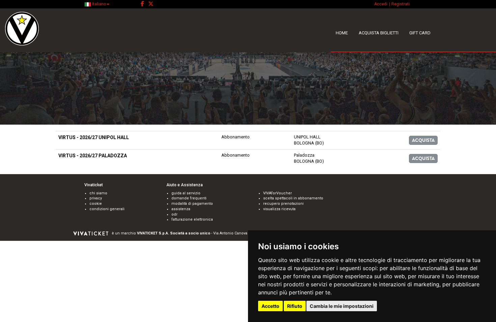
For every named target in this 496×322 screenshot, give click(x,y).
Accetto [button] (270, 306)
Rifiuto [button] (294, 306)
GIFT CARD (420, 32)
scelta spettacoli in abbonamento (293, 198)
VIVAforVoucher (277, 193)
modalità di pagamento (192, 203)
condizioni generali (107, 209)
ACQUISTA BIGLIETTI (378, 32)
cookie (95, 203)
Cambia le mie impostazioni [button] (342, 306)
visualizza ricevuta (279, 209)
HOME (342, 32)
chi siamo (98, 193)
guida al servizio (185, 193)
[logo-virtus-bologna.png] (62, 28)
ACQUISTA (423, 140)
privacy (95, 198)
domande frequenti (188, 198)
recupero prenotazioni (283, 203)
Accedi (380, 4)
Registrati (400, 4)
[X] (151, 4)
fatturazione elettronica (192, 219)
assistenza (180, 209)
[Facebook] (142, 4)
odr (174, 214)
